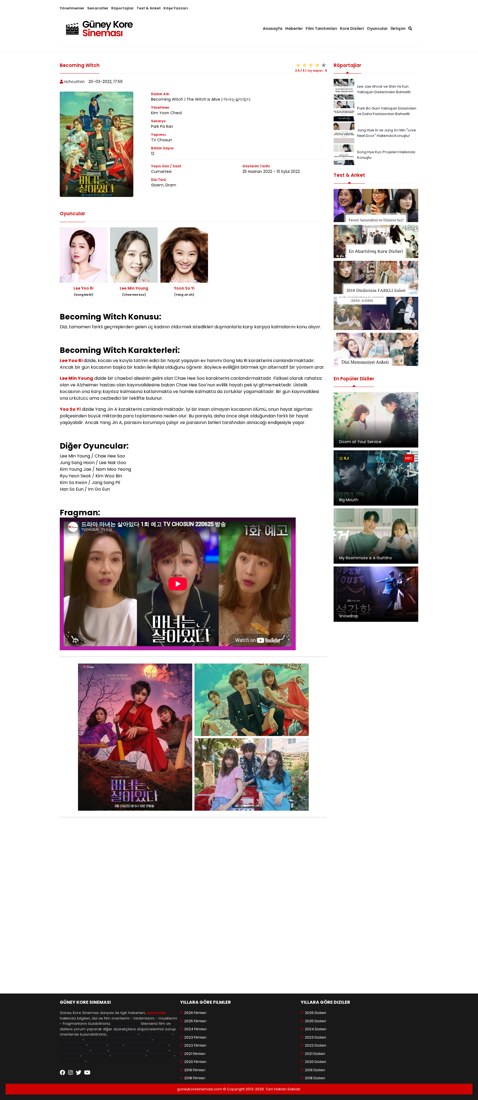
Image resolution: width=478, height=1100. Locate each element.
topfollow (162, 1039)
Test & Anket (149, 8)
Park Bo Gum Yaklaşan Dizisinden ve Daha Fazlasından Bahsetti (386, 111)
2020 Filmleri (195, 1061)
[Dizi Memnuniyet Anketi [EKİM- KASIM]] (376, 313)
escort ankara (95, 1056)
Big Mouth (348, 500)
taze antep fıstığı (156, 1034)
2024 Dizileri (315, 1029)
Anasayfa (272, 28)
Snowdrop (348, 616)
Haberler (294, 28)
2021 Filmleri (194, 1053)
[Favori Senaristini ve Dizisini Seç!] (376, 205)
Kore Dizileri (352, 28)
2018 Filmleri (194, 1078)
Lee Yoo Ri (72, 360)
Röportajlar (122, 8)
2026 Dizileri (315, 1012)
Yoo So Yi (70, 409)
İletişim (398, 28)
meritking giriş (72, 1045)
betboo (99, 1050)
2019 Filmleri (194, 1070)
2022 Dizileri (315, 1045)
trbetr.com (69, 1056)
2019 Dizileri (315, 1070)
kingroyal (97, 1045)
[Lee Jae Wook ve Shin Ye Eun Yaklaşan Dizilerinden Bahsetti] (344, 89)
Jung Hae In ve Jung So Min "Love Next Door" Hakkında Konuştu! (386, 133)
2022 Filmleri (195, 1045)
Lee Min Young (76, 378)
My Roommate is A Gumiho (365, 558)
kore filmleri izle (126, 1023)
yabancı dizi (70, 1039)
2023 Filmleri (195, 1037)
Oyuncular (377, 28)
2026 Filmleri (195, 1012)
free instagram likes (133, 1039)
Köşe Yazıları (175, 8)
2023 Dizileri (315, 1037)
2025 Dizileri (315, 1021)
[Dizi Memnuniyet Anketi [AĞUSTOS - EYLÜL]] (376, 349)
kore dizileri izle (123, 1034)
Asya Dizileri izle (99, 1039)
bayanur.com (72, 1061)
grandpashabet (74, 1050)
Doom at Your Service (360, 441)
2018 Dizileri (315, 1078)
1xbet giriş (158, 1050)
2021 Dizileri (315, 1053)
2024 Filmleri (195, 1029)
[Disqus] (193, 913)
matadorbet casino (128, 1050)
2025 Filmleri (195, 1021)
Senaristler (97, 8)
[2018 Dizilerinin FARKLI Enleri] (376, 277)
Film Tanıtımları (321, 28)
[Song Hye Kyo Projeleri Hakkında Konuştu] (344, 154)
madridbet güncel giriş (146, 1045)
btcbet (115, 1045)
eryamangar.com (128, 1056)
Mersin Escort (160, 1056)
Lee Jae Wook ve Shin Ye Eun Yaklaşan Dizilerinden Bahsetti (384, 89)
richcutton (74, 81)
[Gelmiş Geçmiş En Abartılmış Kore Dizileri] (376, 241)
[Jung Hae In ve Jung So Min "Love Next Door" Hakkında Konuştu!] (344, 132)
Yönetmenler (72, 8)
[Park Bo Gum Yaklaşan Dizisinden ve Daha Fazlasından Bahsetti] (344, 111)
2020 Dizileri (315, 1061)
